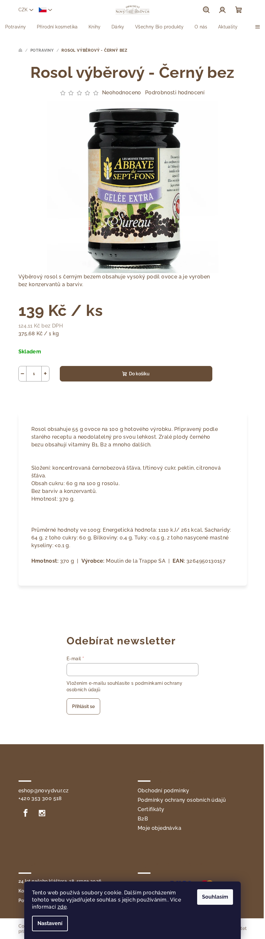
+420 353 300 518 (40, 798)
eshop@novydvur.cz (43, 791)
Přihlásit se (83, 706)
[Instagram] (42, 813)
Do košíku (139, 373)
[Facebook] (25, 813)
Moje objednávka (159, 828)
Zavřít (55, 396)
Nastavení (49, 923)
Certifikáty (151, 809)
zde (62, 907)
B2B (143, 819)
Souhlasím (215, 897)
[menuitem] (15, 26)
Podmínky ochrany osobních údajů (182, 800)
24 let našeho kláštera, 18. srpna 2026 (60, 881)
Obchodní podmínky (163, 791)
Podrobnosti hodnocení (175, 92)
